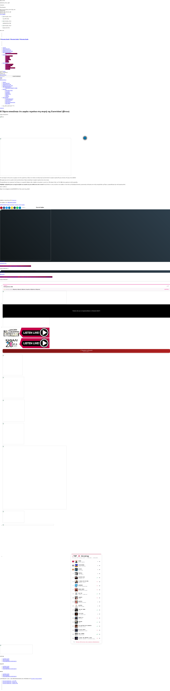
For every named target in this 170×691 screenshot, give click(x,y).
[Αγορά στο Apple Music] (100, 561)
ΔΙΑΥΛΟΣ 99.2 (3, 263)
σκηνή (20, 204)
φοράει (23, 204)
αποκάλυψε (12, 204)
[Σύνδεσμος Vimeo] (14, 39)
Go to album (2, 14)
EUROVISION (3, 204)
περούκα (16, 204)
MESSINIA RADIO (12, 202)
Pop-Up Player (3, 75)
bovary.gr (14, 200)
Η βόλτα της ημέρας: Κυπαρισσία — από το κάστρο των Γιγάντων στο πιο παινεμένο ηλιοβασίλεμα (26, 277)
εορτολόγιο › (166, 289)
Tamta (8, 204)
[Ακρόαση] (76, 561)
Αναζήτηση (16, 76)
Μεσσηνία (2, 274)
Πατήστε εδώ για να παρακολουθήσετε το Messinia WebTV (86, 311)
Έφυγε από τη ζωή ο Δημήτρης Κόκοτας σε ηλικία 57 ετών (15, 266)
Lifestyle (2, 108)
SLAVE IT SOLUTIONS (36, 678)
